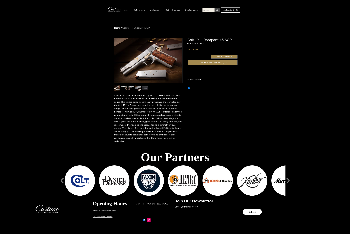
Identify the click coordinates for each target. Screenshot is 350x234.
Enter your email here (186, 207)
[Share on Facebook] (189, 88)
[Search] (217, 10)
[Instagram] (149, 220)
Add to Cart (212, 62)
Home (117, 27)
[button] (80, 180)
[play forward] (288, 181)
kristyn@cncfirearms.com (104, 210)
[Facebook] (144, 220)
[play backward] (62, 181)
